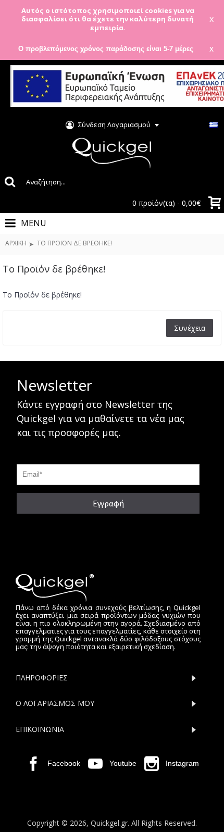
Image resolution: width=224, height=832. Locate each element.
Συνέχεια (189, 328)
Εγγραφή (108, 503)
